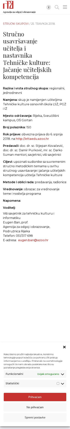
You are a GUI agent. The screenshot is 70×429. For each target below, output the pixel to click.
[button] (64, 347)
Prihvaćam (35, 397)
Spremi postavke (35, 417)
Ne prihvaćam (35, 407)
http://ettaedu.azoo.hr (32, 139)
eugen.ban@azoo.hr (33, 240)
